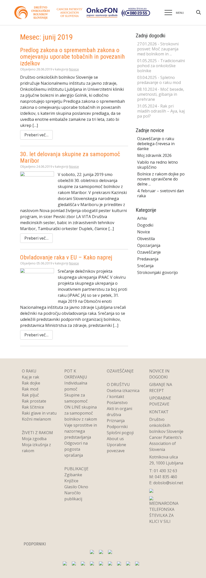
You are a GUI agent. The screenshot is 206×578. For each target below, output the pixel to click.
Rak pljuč (30, 395)
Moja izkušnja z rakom (36, 447)
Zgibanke (73, 474)
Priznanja (116, 420)
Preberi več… (36, 135)
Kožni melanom (36, 419)
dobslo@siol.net (168, 483)
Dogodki (145, 225)
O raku (29, 371)
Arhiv (142, 218)
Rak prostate (34, 401)
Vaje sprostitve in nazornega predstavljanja (80, 431)
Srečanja (145, 265)
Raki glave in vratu (39, 413)
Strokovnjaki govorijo (157, 272)
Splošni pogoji (120, 432)
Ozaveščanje (149, 252)
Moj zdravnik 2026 (154, 155)
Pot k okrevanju (75, 374)
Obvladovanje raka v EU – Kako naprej (66, 257)
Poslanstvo (117, 402)
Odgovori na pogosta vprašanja (76, 449)
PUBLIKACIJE (76, 468)
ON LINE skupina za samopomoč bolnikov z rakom (80, 413)
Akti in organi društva (119, 411)
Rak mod (30, 389)
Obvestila (146, 238)
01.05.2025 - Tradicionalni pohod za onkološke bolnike (161, 65)
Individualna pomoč (75, 386)
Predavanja (147, 259)
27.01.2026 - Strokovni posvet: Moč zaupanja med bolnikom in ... (158, 49)
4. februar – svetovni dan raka (160, 193)
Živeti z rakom (37, 432)
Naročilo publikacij (73, 496)
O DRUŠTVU (118, 384)
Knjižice (71, 481)
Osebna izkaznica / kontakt (123, 393)
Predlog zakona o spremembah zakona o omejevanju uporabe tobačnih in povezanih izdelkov (72, 57)
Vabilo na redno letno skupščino (157, 164)
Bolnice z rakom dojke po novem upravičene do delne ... (161, 179)
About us (115, 438)
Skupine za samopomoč (76, 398)
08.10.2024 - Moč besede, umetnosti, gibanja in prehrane (160, 94)
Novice (74, 69)
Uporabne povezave (116, 447)
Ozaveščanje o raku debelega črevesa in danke (156, 143)
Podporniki (117, 426)
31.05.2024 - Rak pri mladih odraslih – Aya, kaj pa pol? (161, 111)
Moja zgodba (34, 438)
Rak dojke (31, 383)
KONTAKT (159, 412)
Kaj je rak (30, 377)
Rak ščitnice (33, 407)
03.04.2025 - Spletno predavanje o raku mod (159, 80)
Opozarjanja (148, 245)
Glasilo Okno (76, 487)
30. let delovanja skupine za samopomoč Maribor (70, 157)
